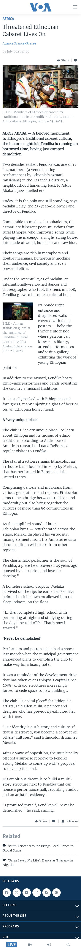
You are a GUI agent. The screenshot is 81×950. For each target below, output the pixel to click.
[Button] (63, 60)
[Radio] (49, 944)
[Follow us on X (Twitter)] (17, 892)
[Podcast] (56, 892)
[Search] (68, 944)
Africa (8, 19)
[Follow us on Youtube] (26, 892)
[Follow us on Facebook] (7, 892)
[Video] (29, 944)
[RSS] (46, 892)
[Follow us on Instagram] (36, 892)
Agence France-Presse (19, 43)
